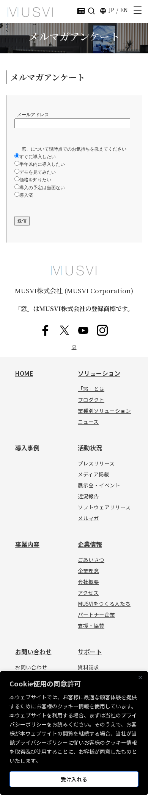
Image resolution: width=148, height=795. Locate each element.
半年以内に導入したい (42, 164)
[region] (74, 733)
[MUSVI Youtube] (83, 330)
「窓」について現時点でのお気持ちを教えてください (71, 149)
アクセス (88, 592)
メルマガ (88, 518)
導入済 (26, 195)
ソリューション (99, 373)
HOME (24, 373)
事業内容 (27, 544)
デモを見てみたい (37, 172)
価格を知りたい (35, 179)
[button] (91, 10)
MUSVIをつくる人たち (104, 603)
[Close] (140, 677)
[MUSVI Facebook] (45, 330)
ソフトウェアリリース (104, 507)
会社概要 (88, 581)
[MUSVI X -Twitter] (64, 330)
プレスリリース (96, 463)
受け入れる (74, 779)
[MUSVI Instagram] (102, 330)
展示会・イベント (99, 485)
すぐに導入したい (37, 156)
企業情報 (90, 544)
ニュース (88, 421)
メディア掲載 (93, 474)
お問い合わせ (33, 651)
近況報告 (88, 496)
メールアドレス (31, 114)
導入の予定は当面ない (42, 187)
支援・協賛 (91, 625)
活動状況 (90, 447)
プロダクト (91, 399)
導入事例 (27, 447)
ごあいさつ (91, 559)
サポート (90, 651)
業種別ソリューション (104, 410)
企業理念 (88, 570)
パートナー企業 (96, 614)
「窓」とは (91, 388)
